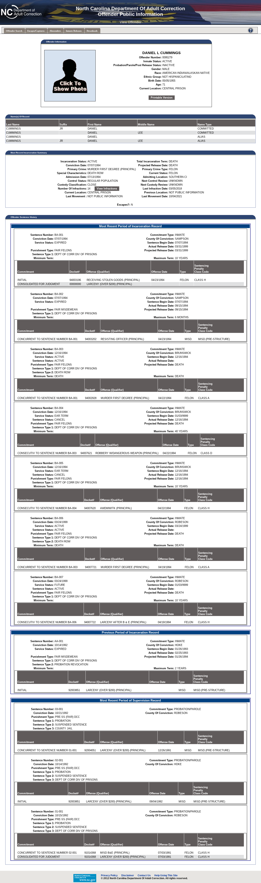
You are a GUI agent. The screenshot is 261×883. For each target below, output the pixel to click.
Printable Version (162, 97)
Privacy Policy (109, 875)
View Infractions (107, 188)
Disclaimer (127, 875)
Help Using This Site (166, 875)
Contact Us (144, 875)
